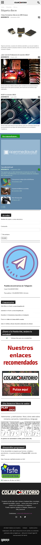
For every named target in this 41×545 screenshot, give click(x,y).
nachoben (3, 310)
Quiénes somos (33, 528)
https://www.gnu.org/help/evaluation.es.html (13, 459)
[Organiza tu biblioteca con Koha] (5, 191)
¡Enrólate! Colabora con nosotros (12, 528)
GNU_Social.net (20, 509)
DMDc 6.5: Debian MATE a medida (15, 319)
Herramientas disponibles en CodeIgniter (18, 315)
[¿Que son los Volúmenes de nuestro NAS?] (20, 71)
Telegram (24, 507)
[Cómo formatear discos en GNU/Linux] (20, 31)
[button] (38, 2)
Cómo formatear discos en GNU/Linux (14, 15)
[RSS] (20, 517)
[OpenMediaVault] (20, 152)
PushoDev (3, 315)
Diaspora (30, 507)
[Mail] (16, 517)
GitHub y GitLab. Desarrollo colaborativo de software (19, 323)
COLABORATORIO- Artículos (20, 293)
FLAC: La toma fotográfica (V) (16, 306)
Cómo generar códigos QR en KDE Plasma (23, 179)
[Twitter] (25, 517)
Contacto (25, 528)
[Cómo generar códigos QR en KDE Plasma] (5, 182)
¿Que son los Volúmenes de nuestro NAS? (15, 54)
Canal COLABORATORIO (11, 289)
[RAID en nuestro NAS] (20, 111)
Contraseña (4, 226)
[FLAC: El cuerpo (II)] (5, 200)
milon (2, 323)
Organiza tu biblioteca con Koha (20, 188)
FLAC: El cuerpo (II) (17, 197)
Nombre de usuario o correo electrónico (12, 219)
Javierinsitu (5, 17)
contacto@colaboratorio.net (24, 513)
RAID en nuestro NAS (8, 94)
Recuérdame (6, 234)
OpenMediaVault (7, 167)
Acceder (4, 238)
